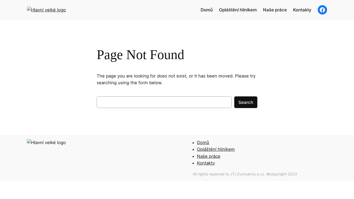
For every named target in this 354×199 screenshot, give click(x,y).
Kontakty (206, 163)
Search (245, 102)
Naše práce (208, 156)
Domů (203, 142)
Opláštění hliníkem (216, 149)
